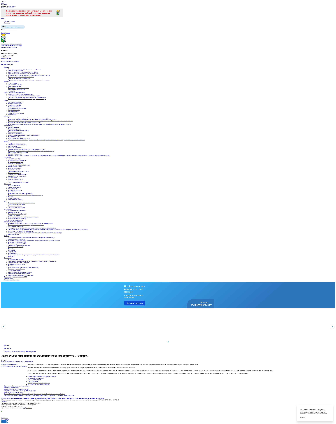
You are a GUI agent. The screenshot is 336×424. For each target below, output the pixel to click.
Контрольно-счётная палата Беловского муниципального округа (27, 99)
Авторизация (5, 419)
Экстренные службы (7, 64)
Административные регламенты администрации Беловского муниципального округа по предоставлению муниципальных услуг (46, 140)
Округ (6, 100)
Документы (7, 116)
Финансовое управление (15, 147)
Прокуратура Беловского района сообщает (17, 386)
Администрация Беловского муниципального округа (23, 95)
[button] (168, 341)
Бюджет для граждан (14, 215)
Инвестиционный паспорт (16, 259)
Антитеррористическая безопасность (19, 138)
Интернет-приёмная (14, 185)
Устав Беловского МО (14, 105)
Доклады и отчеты (13, 234)
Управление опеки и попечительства (19, 78)
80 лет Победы (8, 278)
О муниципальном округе (15, 102)
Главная (6, 67)
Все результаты (5, 33)
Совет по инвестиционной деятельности (20, 272)
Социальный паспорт (14, 173)
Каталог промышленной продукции (18, 182)
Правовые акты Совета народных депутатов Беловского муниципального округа (32, 119)
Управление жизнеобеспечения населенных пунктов (23, 73)
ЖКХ (5, 201)
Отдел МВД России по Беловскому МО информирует (20, 351)
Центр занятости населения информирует (16, 389)
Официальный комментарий (16, 89)
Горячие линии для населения (10, 61)
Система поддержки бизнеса (16, 269)
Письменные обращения (15, 190)
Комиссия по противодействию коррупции (21, 231)
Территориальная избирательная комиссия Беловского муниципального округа (31, 237)
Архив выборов (12, 253)
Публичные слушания (14, 129)
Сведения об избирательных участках (19, 245)
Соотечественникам (14, 169)
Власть (6, 141)
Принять (302, 417)
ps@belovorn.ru (27, 408)
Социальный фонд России (36, 378)
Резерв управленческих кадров (17, 144)
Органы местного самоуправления (14, 92)
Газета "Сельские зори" (15, 86)
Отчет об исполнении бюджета (17, 214)
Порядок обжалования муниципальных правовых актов (24, 122)
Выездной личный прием (15, 199)
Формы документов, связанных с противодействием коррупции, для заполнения (32, 228)
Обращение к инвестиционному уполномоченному (23, 267)
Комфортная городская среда (16, 204)
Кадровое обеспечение (14, 154)
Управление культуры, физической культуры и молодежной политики (29, 80)
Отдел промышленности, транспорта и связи (21, 203)
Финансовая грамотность (15, 179)
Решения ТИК (12, 251)
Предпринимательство (14, 168)
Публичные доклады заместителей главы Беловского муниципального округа (31, 151)
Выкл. (13, 6)
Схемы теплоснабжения (15, 206)
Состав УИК (11, 250)
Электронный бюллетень (11, 280)
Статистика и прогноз (14, 270)
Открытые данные (9, 21)
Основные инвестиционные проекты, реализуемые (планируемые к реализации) (32, 261)
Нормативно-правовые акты (16, 264)
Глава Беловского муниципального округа (20, 94)
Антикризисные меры (14, 158)
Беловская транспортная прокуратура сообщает (42, 376)
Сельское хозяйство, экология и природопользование (23, 135)
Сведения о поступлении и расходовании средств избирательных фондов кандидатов (33, 255)
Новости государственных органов (18, 88)
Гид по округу (12, 114)
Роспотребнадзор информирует (13, 392)
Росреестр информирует (11, 387)
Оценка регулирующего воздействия (19, 165)
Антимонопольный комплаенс (17, 160)
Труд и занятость (13, 177)
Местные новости (13, 83)
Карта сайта (4, 418)
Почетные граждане (14, 107)
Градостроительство (14, 110)
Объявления (11, 91)
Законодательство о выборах (16, 239)
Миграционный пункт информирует (39, 383)
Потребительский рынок (15, 166)
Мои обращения (12, 188)
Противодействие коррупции (13, 221)
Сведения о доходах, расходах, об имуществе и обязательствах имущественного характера (35, 232)
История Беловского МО (15, 103)
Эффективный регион (14, 136)
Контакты (7, 23)
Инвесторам (7, 258)
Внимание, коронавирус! (15, 220)
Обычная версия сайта (7, 7)
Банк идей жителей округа (16, 113)
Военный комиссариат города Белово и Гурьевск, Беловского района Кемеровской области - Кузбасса (34, 394)
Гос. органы (7, 348)
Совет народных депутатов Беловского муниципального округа (27, 97)
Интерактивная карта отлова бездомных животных (23, 217)
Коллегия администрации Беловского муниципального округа (26, 149)
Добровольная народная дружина (18, 152)
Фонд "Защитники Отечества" (17, 210)
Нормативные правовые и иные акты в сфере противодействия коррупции (30, 223)
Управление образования (15, 70)
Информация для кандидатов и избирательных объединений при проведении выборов (34, 240)
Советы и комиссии (14, 127)
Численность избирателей (15, 247)
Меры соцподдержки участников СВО (15, 277)
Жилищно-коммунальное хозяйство (18, 130)
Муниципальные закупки (15, 163)
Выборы (6, 236)
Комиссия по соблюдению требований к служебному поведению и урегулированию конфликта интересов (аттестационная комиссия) (48, 229)
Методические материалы (15, 226)
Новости (6, 81)
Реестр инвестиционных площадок (18, 262)
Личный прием (12, 192)
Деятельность (8, 125)
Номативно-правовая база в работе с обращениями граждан (25, 195)
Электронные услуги (14, 212)
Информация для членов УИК (17, 243)
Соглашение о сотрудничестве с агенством (20, 275)
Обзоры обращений (13, 198)
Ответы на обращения (14, 187)
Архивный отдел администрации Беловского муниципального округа (29, 75)
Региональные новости (15, 84)
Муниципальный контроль (16, 133)
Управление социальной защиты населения (21, 77)
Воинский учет (12, 146)
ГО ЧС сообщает (33, 381)
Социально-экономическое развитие (18, 171)
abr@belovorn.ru (6, 58)
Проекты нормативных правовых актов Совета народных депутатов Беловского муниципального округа (39, 124)
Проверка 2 (11, 256)
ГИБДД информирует (34, 379)
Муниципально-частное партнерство (19, 273)
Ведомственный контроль (15, 162)
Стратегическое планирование (17, 176)
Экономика (7, 157)
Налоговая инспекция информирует (38, 384)
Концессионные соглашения (16, 207)
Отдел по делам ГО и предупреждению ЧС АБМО (23, 72)
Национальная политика (15, 132)
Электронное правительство (16, 143)
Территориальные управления (17, 108)
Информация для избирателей (17, 242)
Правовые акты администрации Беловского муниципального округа (28, 118)
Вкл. (10, 6)
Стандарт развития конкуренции (17, 174)
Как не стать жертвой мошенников (18, 181)
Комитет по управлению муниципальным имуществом (24, 69)
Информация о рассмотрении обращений (20, 193)
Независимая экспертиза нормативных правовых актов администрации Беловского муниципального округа (40, 121)
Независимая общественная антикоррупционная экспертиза (26, 225)
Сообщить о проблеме (135, 303)
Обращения (7, 184)
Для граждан (8, 209)
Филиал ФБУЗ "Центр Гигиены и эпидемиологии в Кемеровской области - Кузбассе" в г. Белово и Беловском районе (39, 395)
